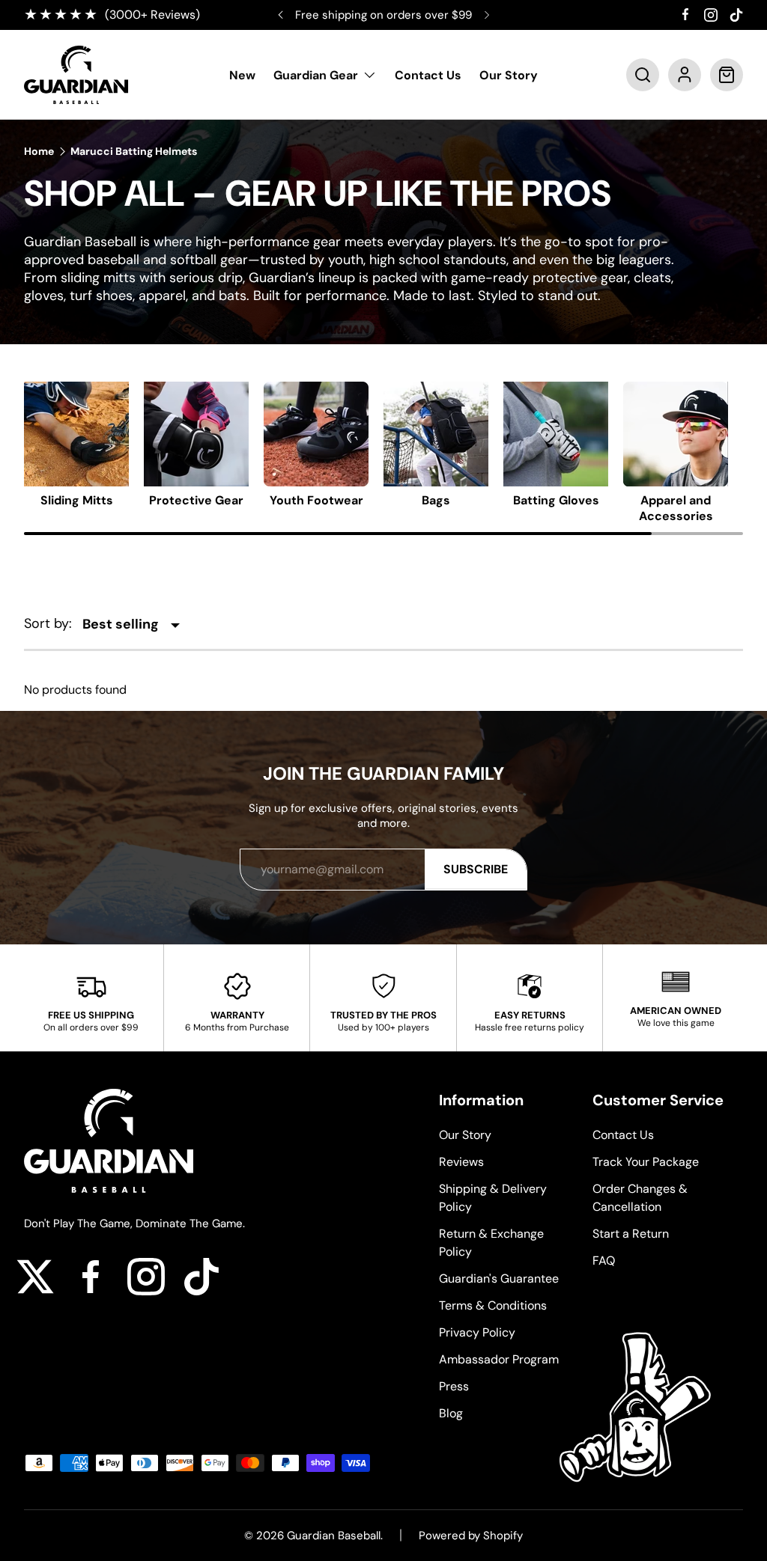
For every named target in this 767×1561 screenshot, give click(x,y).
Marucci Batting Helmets (133, 151)
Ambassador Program (499, 1359)
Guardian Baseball (334, 1535)
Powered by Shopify (471, 1535)
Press (454, 1386)
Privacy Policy (477, 1332)
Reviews (461, 1162)
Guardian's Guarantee (499, 1278)
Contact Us (428, 75)
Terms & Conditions (493, 1305)
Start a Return (630, 1233)
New (242, 75)
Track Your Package (645, 1162)
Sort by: (48, 623)
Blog (451, 1413)
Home (39, 151)
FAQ (603, 1260)
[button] (642, 74)
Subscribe (475, 869)
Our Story (508, 75)
